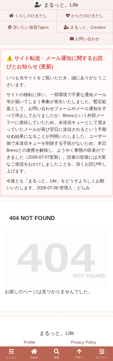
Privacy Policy (83, 342)
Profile (29, 342)
